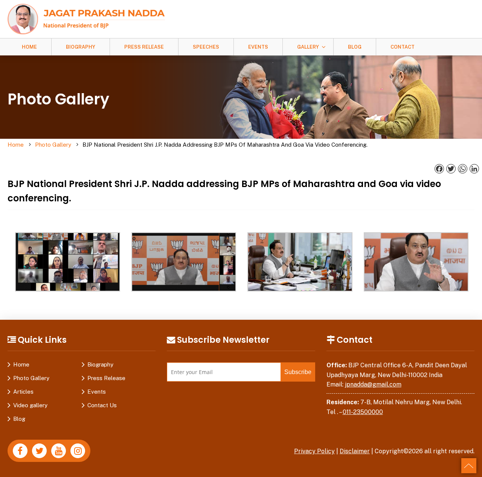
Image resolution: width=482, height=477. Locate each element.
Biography (80, 47)
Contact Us (102, 405)
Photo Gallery (53, 144)
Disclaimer (355, 451)
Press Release (144, 47)
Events (258, 47)
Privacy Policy (314, 451)
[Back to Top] (468, 465)
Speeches (206, 47)
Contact (402, 47)
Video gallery (30, 405)
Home (29, 47)
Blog (355, 47)
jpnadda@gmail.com (373, 384)
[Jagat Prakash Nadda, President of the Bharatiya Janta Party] (86, 18)
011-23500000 (363, 412)
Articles (23, 391)
